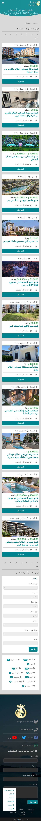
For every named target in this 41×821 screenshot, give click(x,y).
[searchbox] (22, 597)
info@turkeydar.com (25, 722)
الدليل (23, 812)
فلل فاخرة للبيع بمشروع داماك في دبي (20, 241)
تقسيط (15, 677)
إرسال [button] (31, 802)
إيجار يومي (28, 686)
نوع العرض (34, 611)
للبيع (29, 677)
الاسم (33, 756)
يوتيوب (9, 737)
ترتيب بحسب (33, 583)
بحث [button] (32, 649)
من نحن (13, 812)
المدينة (35, 593)
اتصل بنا (22, 814)
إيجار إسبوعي (16, 681)
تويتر (20, 737)
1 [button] (37, 34)
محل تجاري (15, 673)
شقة (29, 668)
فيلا (16, 668)
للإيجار (30, 681)
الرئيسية (36, 23)
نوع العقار (34, 602)
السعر (35, 621)
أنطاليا (32, 45)
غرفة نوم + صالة (31, 630)
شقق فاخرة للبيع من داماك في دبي (22, 200)
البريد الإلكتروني (29, 775)
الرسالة (32, 784)
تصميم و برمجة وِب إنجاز (20, 819)
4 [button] (10, 34)
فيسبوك (30, 737)
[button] (5, 34)
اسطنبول (12, 660)
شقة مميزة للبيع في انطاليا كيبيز (23, 326)
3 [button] (16, 34)
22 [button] (37, 38)
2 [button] (21, 34)
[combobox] (20, 597)
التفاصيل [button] (20, 81)
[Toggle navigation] (2, 3)
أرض (30, 673)
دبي (33, 177)
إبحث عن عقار (8, 790)
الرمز (36, 639)
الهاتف (32, 766)
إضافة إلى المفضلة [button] (22, 76)
